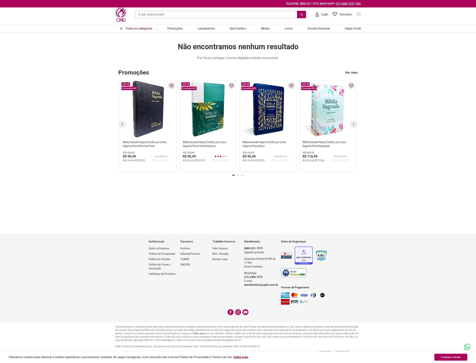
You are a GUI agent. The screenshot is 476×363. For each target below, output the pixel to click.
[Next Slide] (353, 124)
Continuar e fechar (451, 357)
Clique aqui (198, 333)
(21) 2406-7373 (345, 3)
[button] (233, 175)
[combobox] (220, 14)
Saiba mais (240, 357)
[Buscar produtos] (301, 14)
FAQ (358, 3)
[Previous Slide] (122, 124)
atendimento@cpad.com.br (261, 284)
